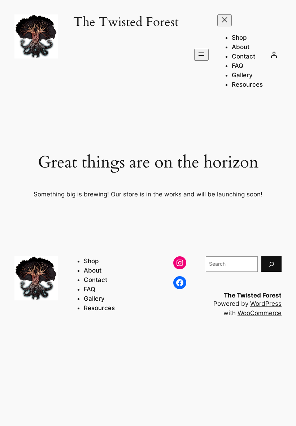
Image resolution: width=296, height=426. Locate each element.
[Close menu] (224, 20)
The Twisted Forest (253, 295)
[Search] (271, 264)
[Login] (274, 54)
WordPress (266, 303)
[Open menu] (201, 55)
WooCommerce (260, 313)
